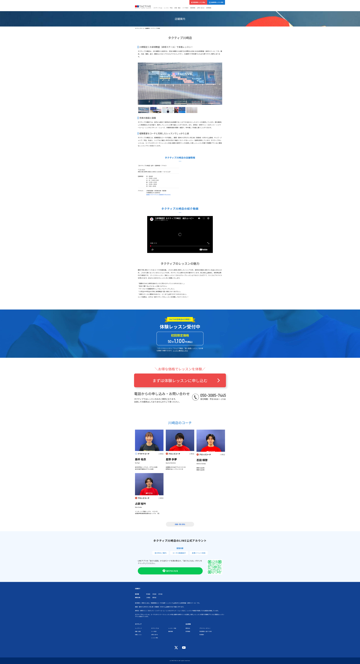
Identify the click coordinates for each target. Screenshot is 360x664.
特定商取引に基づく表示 (205, 631)
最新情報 (192, 8)
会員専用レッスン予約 (217, 2)
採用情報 (208, 8)
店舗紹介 (137, 588)
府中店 (160, 594)
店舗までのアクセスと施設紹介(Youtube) (158, 195)
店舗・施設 (177, 8)
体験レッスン (138, 634)
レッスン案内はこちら (180, 350)
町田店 (148, 594)
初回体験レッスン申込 (199, 2)
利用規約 (201, 634)
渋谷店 (154, 594)
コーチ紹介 (185, 8)
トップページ (138, 628)
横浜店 (154, 597)
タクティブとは (158, 8)
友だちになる (172, 570)
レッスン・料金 (168, 8)
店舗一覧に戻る (180, 524)
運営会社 (188, 628)
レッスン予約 (154, 638)
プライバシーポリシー (205, 628)
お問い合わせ (200, 8)
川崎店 (148, 597)
